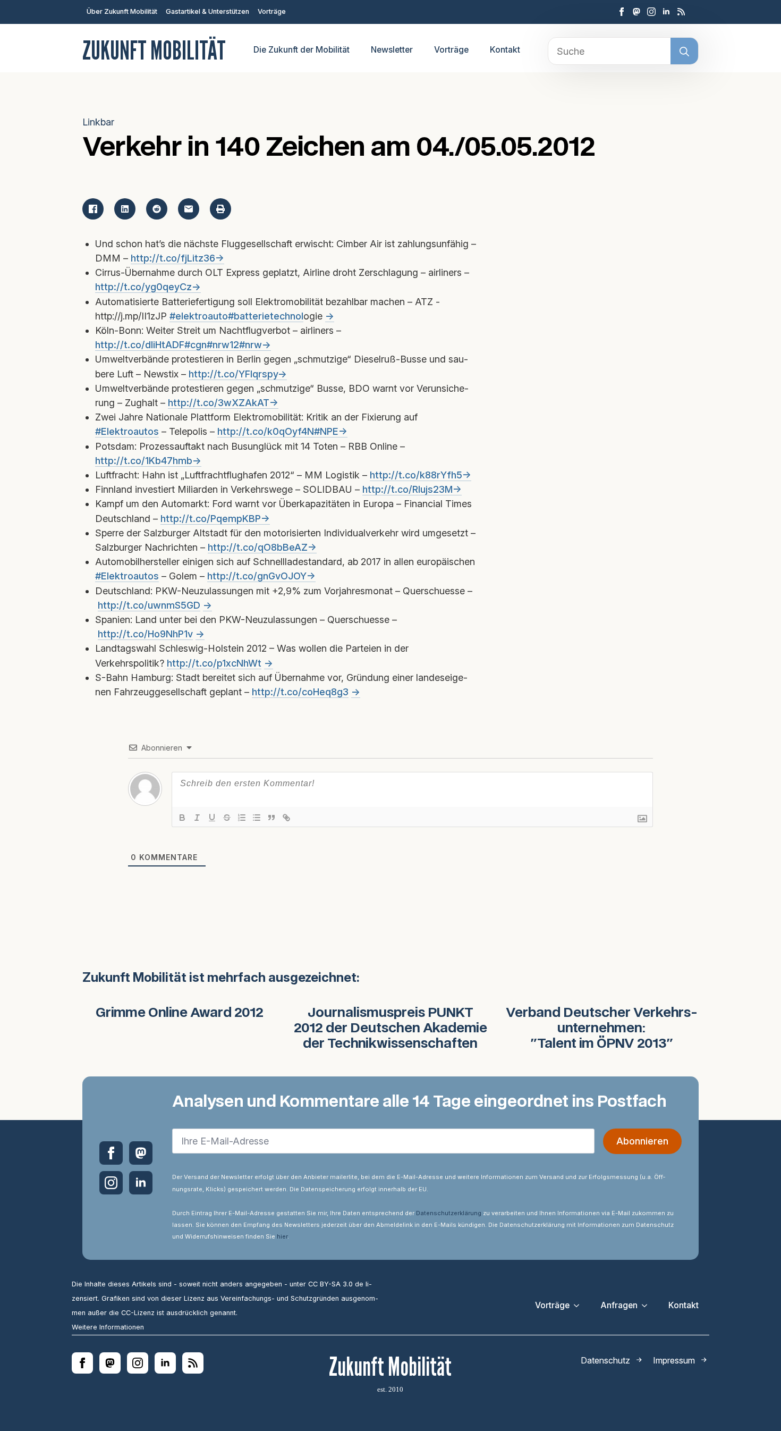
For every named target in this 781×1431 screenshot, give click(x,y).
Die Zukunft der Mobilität (301, 50)
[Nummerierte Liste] (241, 817)
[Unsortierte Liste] (256, 817)
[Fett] (182, 817)
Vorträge (272, 11)
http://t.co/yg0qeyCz (143, 286)
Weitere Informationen (108, 1327)
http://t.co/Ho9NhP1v (145, 633)
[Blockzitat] (271, 817)
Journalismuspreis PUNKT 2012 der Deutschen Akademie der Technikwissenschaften (390, 1028)
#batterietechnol (265, 316)
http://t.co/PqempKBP (210, 518)
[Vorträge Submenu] (580, 1305)
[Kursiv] (197, 817)
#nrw (250, 344)
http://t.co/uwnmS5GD (149, 605)
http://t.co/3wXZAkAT (218, 402)
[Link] (286, 817)
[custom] (636, 11)
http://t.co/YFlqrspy (233, 374)
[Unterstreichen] (212, 817)
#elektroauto (198, 316)
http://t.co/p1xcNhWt (214, 663)
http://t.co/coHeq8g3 (300, 691)
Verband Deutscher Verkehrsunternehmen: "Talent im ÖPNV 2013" (602, 1028)
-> (219, 258)
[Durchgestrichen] (226, 817)
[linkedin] (666, 11)
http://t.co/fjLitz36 (173, 258)
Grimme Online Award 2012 (180, 1013)
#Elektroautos (127, 431)
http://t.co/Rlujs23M (407, 489)
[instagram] (651, 11)
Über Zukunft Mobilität (122, 11)
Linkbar (98, 122)
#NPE (326, 431)
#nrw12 (223, 344)
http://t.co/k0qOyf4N (265, 431)
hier (282, 1236)
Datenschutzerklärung (448, 1213)
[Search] (684, 51)
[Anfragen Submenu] (648, 1305)
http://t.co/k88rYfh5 (416, 475)
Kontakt (505, 50)
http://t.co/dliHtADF (139, 344)
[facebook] (621, 11)
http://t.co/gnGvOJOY (257, 576)
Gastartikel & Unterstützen (207, 11)
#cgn (195, 344)
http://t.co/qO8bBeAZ (258, 547)
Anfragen (619, 1305)
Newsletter (392, 50)
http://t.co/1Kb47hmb (143, 460)
